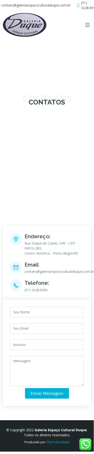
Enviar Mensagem (47, 393)
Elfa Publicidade (57, 442)
